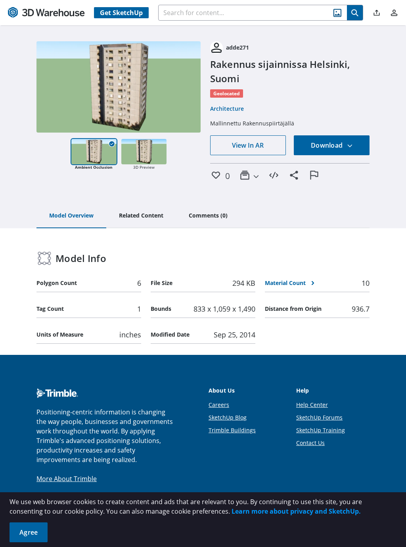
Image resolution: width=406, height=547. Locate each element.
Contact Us (310, 443)
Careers (219, 404)
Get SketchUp (121, 12)
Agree (28, 532)
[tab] (71, 216)
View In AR (248, 145)
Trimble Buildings (232, 430)
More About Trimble (66, 478)
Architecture (227, 108)
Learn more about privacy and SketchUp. (296, 511)
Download (327, 145)
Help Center (312, 404)
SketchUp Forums (319, 417)
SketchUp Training (320, 430)
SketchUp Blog (228, 417)
